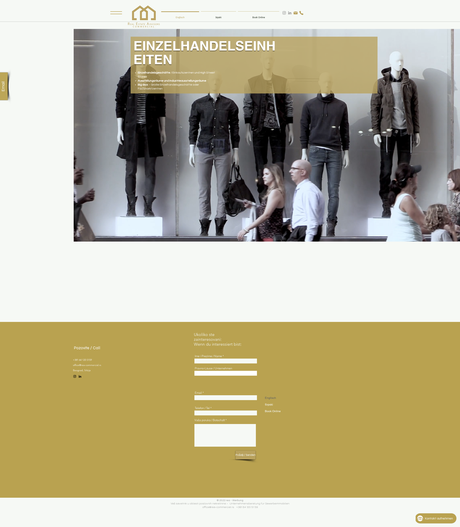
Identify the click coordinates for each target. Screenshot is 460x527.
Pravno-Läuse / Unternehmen (213, 368)
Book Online (273, 411)
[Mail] (295, 13)
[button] (116, 12)
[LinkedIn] (80, 376)
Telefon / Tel (202, 408)
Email (198, 392)
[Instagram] (75, 376)
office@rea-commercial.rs (87, 365)
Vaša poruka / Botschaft (209, 420)
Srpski (269, 404)
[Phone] (301, 13)
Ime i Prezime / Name (208, 356)
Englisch (270, 398)
